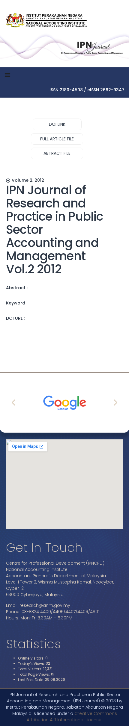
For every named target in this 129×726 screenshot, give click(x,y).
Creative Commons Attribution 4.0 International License (72, 716)
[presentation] (14, 402)
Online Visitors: (31, 658)
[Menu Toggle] (7, 75)
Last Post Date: (31, 680)
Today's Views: (32, 664)
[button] (57, 124)
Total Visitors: (30, 669)
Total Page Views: (34, 674)
